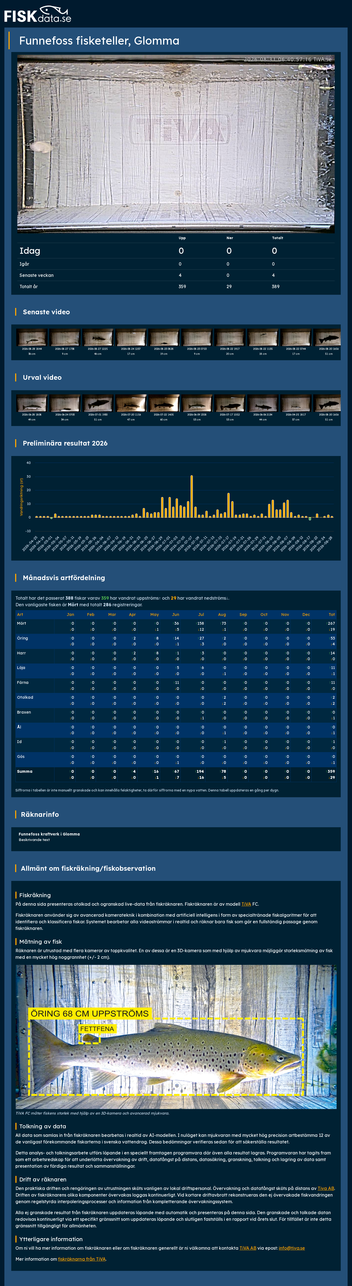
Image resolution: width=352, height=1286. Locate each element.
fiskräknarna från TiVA (82, 1259)
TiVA (246, 904)
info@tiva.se (292, 1248)
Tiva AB (326, 1188)
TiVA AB (248, 1248)
